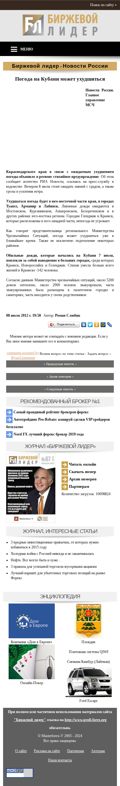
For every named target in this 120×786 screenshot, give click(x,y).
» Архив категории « (60, 376)
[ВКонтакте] (84, 325)
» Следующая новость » (60, 389)
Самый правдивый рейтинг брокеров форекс (51, 412)
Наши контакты (60, 760)
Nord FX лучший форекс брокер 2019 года (48, 434)
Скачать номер (82, 471)
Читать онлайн (82, 464)
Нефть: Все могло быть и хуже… (36, 560)
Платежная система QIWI (88, 652)
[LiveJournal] (109, 325)
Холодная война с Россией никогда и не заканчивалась (52, 553)
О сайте (21, 751)
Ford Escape (88, 701)
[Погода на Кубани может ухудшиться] (44, 164)
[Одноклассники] (97, 325)
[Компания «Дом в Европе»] (32, 637)
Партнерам (78, 486)
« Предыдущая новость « (60, 364)
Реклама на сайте (47, 751)
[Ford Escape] (89, 696)
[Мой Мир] (103, 325)
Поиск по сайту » (103, 5)
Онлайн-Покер (31, 683)
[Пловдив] (88, 637)
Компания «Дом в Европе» (31, 642)
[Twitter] (90, 325)
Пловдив (88, 642)
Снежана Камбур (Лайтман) (88, 662)
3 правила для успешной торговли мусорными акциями (54, 566)
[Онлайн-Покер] (32, 678)
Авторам (98, 751)
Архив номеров (82, 479)
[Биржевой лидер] (60, 36)
